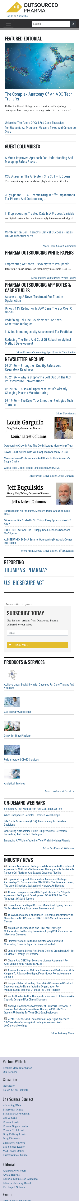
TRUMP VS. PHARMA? (25, 570)
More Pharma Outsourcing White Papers (53, 278)
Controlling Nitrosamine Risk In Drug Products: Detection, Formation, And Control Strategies (35, 832)
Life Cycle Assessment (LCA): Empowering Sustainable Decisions (35, 823)
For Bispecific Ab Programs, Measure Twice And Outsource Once (40, 129)
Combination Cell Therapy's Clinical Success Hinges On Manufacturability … (39, 234)
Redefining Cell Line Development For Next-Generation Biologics (33, 322)
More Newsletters (66, 413)
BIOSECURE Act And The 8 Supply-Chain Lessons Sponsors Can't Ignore (37, 531)
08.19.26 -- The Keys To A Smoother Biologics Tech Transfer (39, 402)
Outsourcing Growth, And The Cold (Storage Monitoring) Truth (38, 445)
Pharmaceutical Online (15, 1155)
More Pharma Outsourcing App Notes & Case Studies (46, 352)
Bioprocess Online (13, 1109)
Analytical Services (14, 783)
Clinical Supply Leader (15, 1126)
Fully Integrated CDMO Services (21, 759)
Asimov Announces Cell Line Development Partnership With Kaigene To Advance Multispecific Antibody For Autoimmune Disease (39, 973)
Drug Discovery (11, 1138)
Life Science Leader (14, 1146)
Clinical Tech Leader (14, 1130)
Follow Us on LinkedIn (15, 1090)
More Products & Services (59, 791)
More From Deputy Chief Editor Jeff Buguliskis (47, 550)
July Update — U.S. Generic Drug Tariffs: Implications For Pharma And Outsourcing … (40, 197)
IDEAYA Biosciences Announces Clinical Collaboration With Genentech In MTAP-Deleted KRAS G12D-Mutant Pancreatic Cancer (38, 918)
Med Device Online (13, 1151)
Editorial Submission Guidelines (21, 1179)
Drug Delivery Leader (15, 1134)
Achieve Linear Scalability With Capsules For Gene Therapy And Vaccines (39, 686)
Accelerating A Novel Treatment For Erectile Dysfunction (34, 298)
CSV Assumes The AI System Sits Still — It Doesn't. (38, 176)
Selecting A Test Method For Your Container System (33, 808)
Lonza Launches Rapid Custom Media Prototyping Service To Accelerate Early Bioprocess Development (38, 906)
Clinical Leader (11, 1122)
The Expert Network (14, 1187)
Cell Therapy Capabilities (17, 711)
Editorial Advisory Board (17, 1183)
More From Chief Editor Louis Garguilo (52, 475)
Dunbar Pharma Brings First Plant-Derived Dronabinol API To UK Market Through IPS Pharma (39, 952)
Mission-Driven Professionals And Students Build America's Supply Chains (37, 460)
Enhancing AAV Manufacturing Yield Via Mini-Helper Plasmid (37, 840)
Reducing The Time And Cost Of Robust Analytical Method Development (38, 341)
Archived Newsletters (14, 1170)
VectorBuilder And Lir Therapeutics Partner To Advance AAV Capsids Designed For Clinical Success (39, 998)
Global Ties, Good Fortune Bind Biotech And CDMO (32, 468)
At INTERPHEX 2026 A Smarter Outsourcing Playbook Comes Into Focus (38, 541)
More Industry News (62, 1033)
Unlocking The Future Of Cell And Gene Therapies (34, 123)
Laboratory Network (14, 1142)
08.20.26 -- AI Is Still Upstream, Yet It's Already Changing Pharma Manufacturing (36, 391)
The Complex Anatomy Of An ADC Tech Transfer (38, 96)
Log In (10, 16)
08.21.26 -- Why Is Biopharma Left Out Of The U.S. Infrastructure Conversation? (38, 379)
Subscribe (22, 16)
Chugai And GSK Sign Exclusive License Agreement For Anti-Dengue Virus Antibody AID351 (36, 962)
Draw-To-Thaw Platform (17, 735)
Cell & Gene (10, 1117)
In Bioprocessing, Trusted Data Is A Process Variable (39, 213)
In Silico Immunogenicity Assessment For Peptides (38, 332)
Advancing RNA (12, 1105)
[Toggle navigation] (8, 24)
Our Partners (10, 1072)
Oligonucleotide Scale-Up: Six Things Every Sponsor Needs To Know (38, 522)
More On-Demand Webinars (58, 848)
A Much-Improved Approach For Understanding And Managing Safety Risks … (39, 160)
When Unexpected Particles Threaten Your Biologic (32, 815)
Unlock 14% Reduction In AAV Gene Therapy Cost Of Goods (39, 310)
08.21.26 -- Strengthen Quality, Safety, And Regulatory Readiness (33, 367)
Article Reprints (12, 1175)
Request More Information (17, 1068)
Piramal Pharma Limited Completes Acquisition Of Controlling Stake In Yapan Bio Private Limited (33, 942)
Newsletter (9, 1085)
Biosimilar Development (16, 1113)
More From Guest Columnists (59, 246)
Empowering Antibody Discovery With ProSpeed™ (37, 264)
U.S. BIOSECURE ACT (24, 583)
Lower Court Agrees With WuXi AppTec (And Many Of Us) (36, 452)
